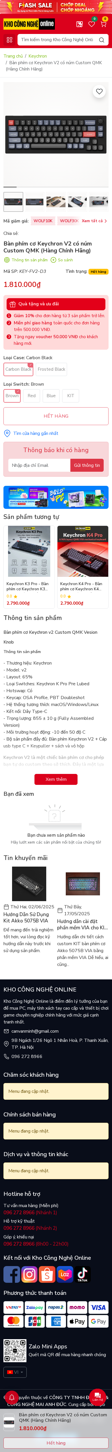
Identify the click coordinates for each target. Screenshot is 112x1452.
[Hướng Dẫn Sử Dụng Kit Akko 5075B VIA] (29, 884)
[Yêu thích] (99, 91)
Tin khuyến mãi (25, 858)
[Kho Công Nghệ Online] (29, 24)
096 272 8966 (27, 1056)
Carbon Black (18, 369)
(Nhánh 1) (30, 1212)
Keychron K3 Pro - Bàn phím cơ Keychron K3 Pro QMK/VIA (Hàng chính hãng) (28, 587)
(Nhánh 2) (30, 1228)
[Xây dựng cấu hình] (79, 24)
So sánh (65, 260)
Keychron (37, 56)
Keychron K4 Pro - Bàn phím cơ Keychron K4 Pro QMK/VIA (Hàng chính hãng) (81, 587)
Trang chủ (13, 56)
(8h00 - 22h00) (36, 1244)
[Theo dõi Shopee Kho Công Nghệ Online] (47, 1274)
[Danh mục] (9, 40)
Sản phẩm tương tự (31, 517)
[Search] (102, 39)
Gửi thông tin (87, 465)
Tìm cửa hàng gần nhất (35, 433)
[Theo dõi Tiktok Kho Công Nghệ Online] (82, 1274)
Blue (51, 396)
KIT (70, 396)
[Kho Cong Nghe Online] (56, 6)
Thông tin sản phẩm (29, 260)
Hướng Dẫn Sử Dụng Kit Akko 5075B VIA (26, 917)
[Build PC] (56, 497)
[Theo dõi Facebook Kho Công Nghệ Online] (11, 1274)
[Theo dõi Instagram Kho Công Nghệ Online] (29, 1274)
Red (32, 396)
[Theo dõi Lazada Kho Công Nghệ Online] (65, 1274)
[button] (100, 135)
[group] (56, 134)
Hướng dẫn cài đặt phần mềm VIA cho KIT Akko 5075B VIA (82, 924)
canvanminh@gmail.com (35, 1031)
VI (16, 1372)
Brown (12, 396)
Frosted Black (51, 369)
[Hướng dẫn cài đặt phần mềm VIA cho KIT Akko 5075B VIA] (83, 884)
